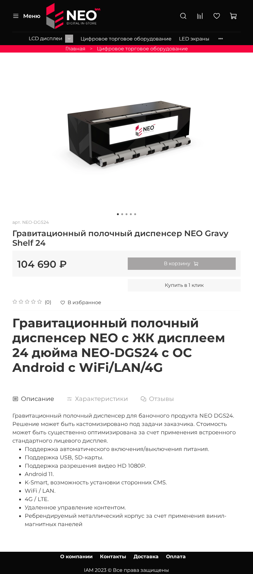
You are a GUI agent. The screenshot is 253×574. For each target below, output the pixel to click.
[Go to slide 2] (122, 214)
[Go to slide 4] (131, 214)
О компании (76, 556)
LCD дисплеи (45, 38)
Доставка (146, 556)
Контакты (113, 556)
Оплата (176, 556)
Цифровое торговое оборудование (126, 39)
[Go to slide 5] (135, 214)
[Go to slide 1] (118, 214)
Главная (75, 49)
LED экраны (194, 39)
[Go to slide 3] (126, 214)
